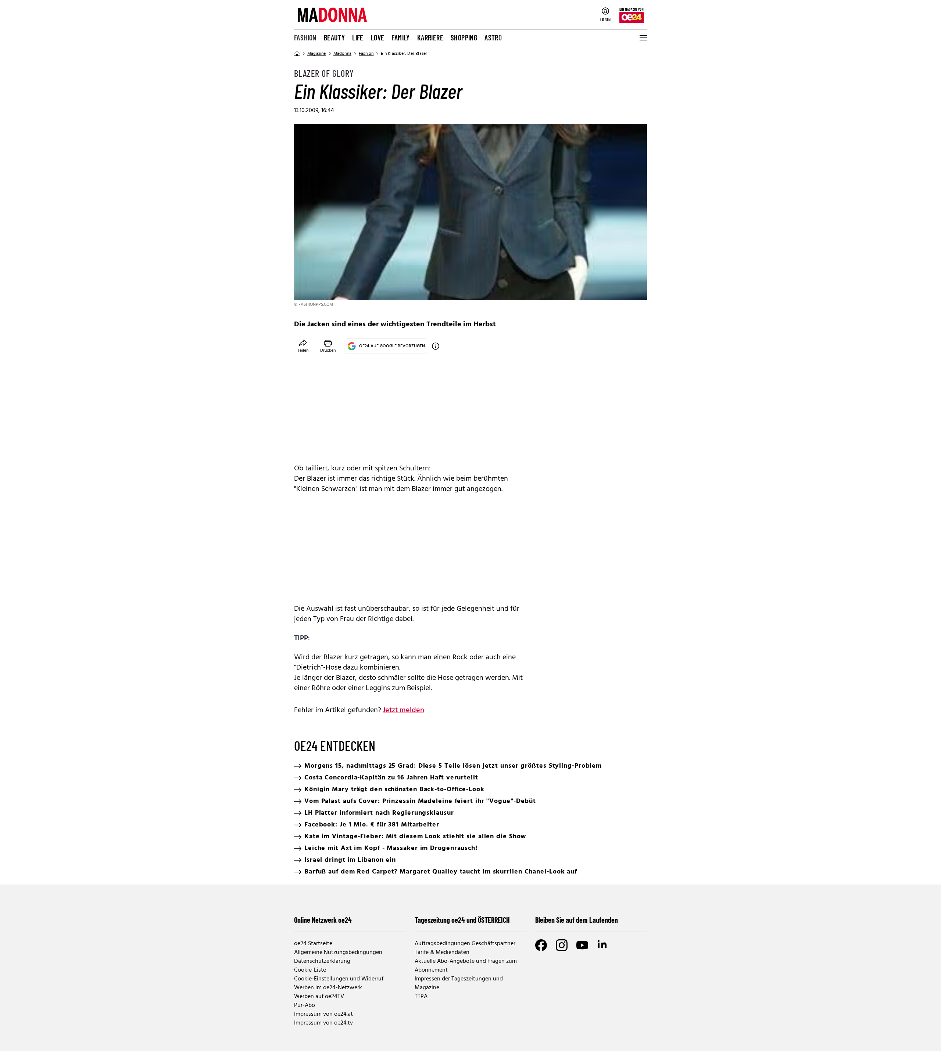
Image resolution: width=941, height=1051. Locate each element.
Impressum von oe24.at (323, 1014)
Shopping (464, 37)
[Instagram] (562, 945)
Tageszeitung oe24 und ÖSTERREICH (462, 919)
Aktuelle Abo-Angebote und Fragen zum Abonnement (466, 966)
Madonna (342, 54)
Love (377, 37)
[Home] (297, 54)
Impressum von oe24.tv (323, 1023)
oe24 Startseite (313, 943)
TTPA (421, 996)
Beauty (334, 37)
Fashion (305, 37)
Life (358, 37)
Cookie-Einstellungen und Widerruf (338, 979)
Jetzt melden (403, 710)
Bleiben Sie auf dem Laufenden (576, 919)
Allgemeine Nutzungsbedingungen (338, 952)
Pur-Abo (304, 1005)
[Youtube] (582, 945)
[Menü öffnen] (642, 38)
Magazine (316, 54)
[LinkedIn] (603, 945)
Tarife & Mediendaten (442, 952)
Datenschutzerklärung (322, 961)
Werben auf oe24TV (319, 996)
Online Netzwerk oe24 (323, 919)
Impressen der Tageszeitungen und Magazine (459, 983)
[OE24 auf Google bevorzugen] (435, 346)
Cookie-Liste (310, 970)
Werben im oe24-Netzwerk (328, 988)
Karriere (430, 37)
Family (400, 37)
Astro (493, 37)
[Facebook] (541, 945)
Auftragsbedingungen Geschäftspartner (465, 943)
